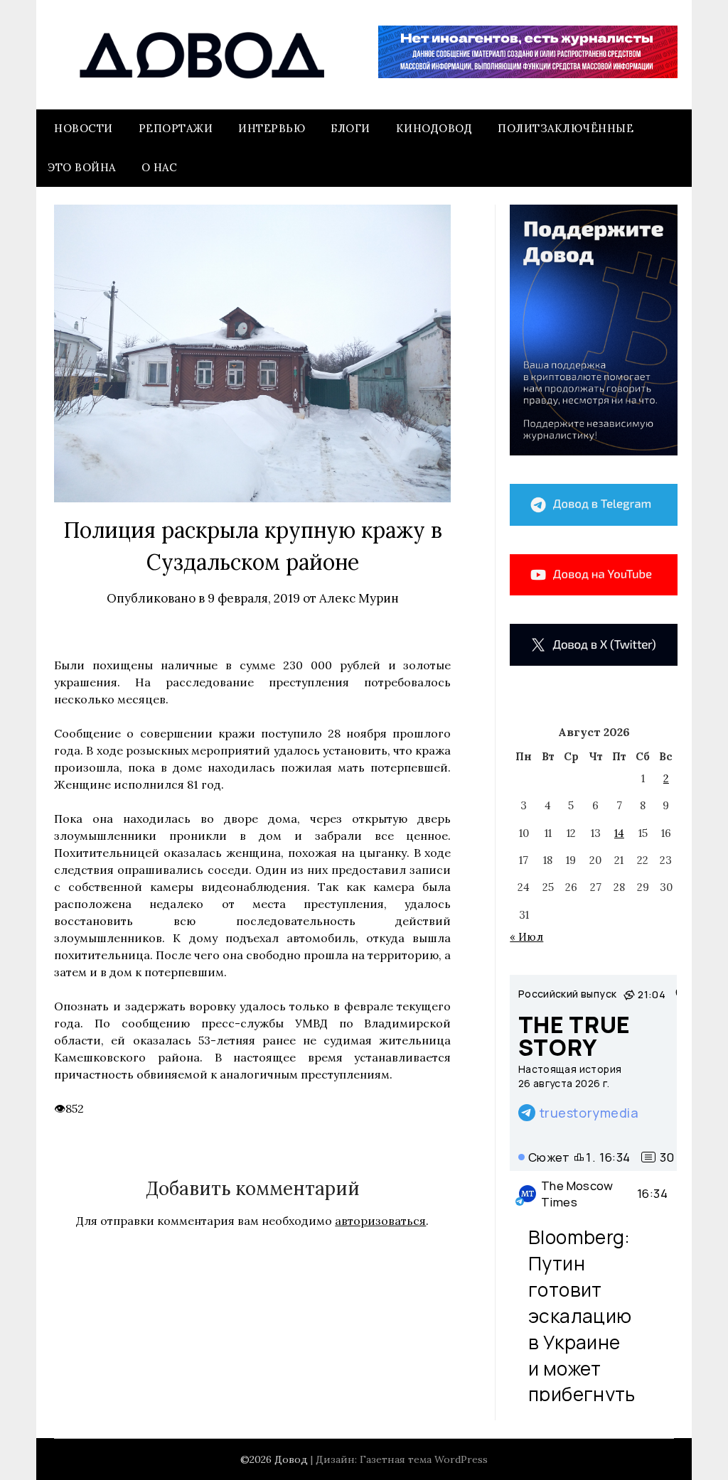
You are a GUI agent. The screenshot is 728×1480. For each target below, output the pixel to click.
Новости (83, 128)
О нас (159, 167)
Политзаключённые (565, 128)
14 (619, 833)
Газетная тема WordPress (424, 1459)
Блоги (350, 128)
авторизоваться (380, 1221)
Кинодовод (434, 128)
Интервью (271, 128)
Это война (82, 167)
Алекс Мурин (359, 598)
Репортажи (176, 128)
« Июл (526, 937)
